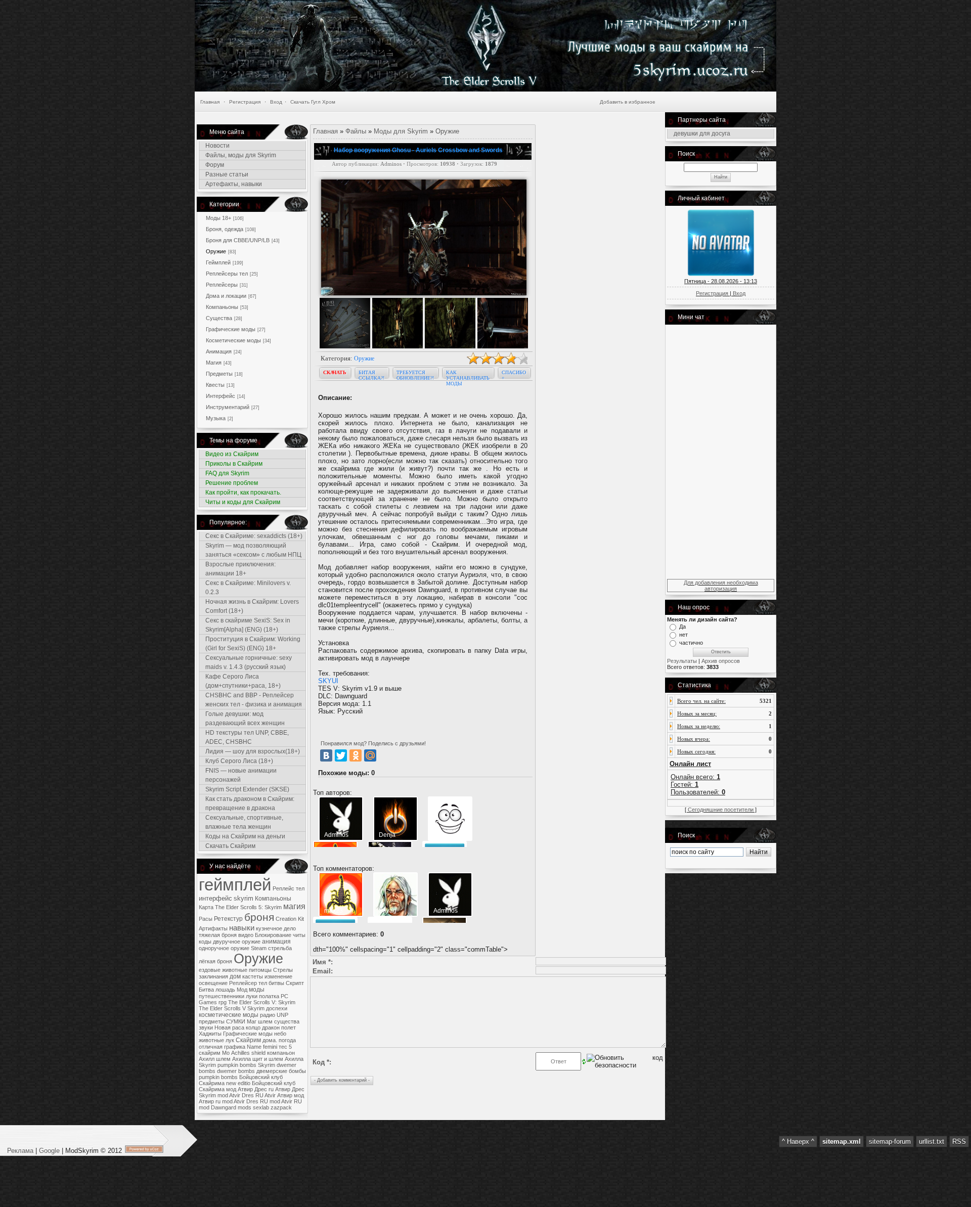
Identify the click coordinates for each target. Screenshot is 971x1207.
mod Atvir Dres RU (245, 1101)
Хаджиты (210, 1034)
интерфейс (215, 898)
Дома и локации (226, 296)
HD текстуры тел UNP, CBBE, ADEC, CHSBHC (247, 737)
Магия (214, 363)
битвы (276, 983)
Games (208, 1002)
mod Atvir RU (286, 1101)
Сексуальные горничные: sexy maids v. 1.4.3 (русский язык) (248, 662)
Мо (226, 1053)
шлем (265, 1021)
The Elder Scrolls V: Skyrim (261, 1002)
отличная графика (222, 1047)
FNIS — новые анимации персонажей (241, 775)
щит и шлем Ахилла (277, 1059)
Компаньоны (222, 307)
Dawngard (223, 1107)
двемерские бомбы (281, 1071)
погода (287, 1040)
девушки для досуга (702, 133)
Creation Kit (290, 919)
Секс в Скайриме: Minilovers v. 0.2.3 (248, 587)
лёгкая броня (215, 961)
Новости (217, 145)
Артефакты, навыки (233, 184)
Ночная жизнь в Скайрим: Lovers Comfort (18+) (252, 606)
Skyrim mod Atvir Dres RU (231, 1095)
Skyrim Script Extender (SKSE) (247, 789)
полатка (269, 996)
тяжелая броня (218, 935)
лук (230, 1040)
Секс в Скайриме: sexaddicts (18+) (253, 536)
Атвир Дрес (289, 1089)
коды (205, 941)
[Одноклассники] (355, 755)
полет (288, 1027)
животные (211, 1040)
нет (683, 635)
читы (299, 935)
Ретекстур (228, 918)
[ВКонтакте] (326, 755)
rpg (222, 1002)
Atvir (270, 1095)
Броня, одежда (224, 229)
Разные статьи (226, 174)
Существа (219, 318)
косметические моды (228, 1014)
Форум (214, 164)
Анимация (219, 351)
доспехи (276, 1008)
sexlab (261, 1107)
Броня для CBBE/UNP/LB (238, 240)
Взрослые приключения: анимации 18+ (240, 569)
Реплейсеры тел (227, 274)
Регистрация (244, 102)
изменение (278, 976)
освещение (213, 983)
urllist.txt (931, 1141)
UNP (282, 1015)
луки (251, 996)
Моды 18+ (218, 218)
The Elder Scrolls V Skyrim (231, 1008)
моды (256, 989)
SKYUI (328, 681)
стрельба (280, 948)
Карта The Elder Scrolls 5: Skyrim (240, 907)
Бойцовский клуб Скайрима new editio (241, 1080)
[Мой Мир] (370, 755)
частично (691, 643)
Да (682, 626)
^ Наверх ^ (798, 1141)
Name (254, 1047)
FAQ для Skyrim (227, 473)
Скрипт (295, 983)
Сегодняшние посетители (721, 810)
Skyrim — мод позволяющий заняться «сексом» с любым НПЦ (253, 550)
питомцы (260, 970)
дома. (269, 1040)
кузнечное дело (276, 928)
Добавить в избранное (627, 102)
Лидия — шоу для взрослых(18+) (252, 751)
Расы (205, 919)
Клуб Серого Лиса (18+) (239, 761)
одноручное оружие (224, 948)
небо (280, 1034)
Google (49, 1150)
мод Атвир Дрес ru (250, 1089)
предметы (212, 1021)
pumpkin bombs (218, 1077)
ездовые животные (223, 970)
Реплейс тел (288, 888)
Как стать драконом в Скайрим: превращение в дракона (249, 803)
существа (286, 1021)
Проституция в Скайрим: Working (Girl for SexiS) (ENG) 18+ (252, 644)
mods (244, 1107)
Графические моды (230, 329)
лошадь (225, 990)
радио (267, 1015)
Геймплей (218, 262)
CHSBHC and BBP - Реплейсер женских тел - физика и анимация (253, 700)
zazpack (281, 1107)
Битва (206, 990)
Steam (259, 948)
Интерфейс (220, 396)
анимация (276, 941)
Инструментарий (227, 407)
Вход (276, 102)
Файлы (355, 131)
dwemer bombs (236, 1071)
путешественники (221, 996)
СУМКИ (235, 1021)
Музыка (216, 418)
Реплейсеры (222, 285)
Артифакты (213, 928)
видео (245, 935)
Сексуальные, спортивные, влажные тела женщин (244, 822)
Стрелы (283, 970)
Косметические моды (233, 340)
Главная (209, 102)
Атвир (284, 1095)
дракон (271, 1027)
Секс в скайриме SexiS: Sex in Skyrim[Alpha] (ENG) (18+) (247, 625)
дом (235, 976)
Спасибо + (514, 374)
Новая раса (229, 1027)
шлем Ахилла (233, 1059)
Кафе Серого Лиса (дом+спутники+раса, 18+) (243, 681)
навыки (241, 928)
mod (204, 1107)
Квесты (215, 385)
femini (270, 1047)
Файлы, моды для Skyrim (240, 155)
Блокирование (273, 935)
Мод (242, 990)
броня (259, 917)
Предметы (219, 374)
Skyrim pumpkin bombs (227, 1065)
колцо (253, 1027)
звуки (206, 1027)
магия (294, 906)
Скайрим (248, 1040)
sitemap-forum (890, 1141)
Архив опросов (720, 661)
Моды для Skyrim (401, 131)
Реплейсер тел (248, 983)
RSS (959, 1141)
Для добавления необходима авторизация (721, 585)
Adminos (391, 164)
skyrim (243, 898)
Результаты (682, 661)
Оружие (216, 251)
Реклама (21, 1150)
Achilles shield (248, 1053)
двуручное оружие (236, 941)
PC (284, 996)
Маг (251, 1021)
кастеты (252, 976)
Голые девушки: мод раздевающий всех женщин (245, 718)
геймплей (235, 884)
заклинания (213, 976)
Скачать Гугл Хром (312, 102)
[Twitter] (341, 755)
